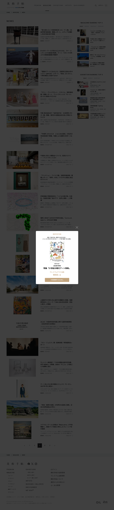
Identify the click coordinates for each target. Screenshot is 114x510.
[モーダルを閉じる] (77, 227)
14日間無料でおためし (57, 280)
